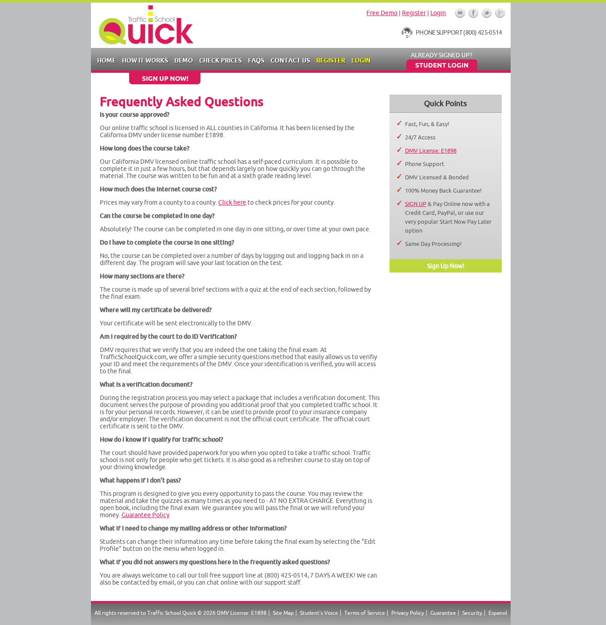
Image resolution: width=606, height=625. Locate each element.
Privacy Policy (407, 613)
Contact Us (290, 60)
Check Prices (220, 60)
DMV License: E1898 (430, 150)
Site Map (283, 613)
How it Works (145, 60)
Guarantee (443, 613)
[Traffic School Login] (441, 68)
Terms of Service (364, 613)
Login (438, 12)
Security (472, 613)
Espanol (497, 613)
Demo (183, 60)
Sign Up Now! (445, 265)
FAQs (256, 60)
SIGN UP (415, 204)
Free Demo (381, 12)
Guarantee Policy (145, 514)
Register (414, 12)
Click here (232, 202)
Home (106, 60)
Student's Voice (319, 613)
